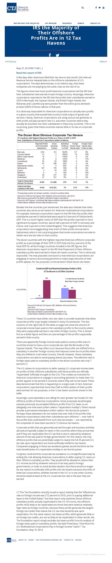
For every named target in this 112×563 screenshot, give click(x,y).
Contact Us (95, 23)
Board (31, 540)
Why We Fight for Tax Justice (26, 23)
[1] (26, 363)
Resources (67, 23)
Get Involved (50, 23)
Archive (78, 540)
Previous (10, 61)
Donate (81, 23)
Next (103, 61)
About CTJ (22, 540)
